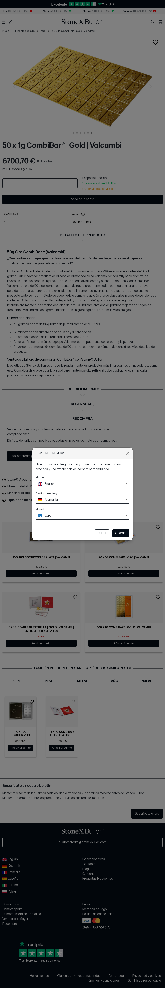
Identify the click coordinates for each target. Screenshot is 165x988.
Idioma (40, 477)
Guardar (121, 533)
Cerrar (102, 533)
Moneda (41, 509)
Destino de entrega (47, 493)
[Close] (128, 453)
